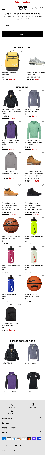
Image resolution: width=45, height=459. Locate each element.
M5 (28, 77)
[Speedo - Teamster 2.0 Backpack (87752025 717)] (12, 60)
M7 (41, 77)
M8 (26, 176)
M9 (33, 176)
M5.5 (31, 77)
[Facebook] (3, 446)
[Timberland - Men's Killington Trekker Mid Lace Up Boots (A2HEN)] (34, 192)
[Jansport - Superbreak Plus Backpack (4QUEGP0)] (11, 312)
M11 (31, 178)
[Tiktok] (20, 446)
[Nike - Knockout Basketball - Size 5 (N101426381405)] (34, 283)
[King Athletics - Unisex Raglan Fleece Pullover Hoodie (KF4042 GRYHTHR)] (11, 130)
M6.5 (38, 77)
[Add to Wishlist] (22, 51)
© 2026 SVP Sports (9, 451)
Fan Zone (28, 391)
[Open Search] (36, 8)
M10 (40, 176)
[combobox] (22, 25)
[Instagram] (7, 446)
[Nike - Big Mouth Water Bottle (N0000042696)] (11, 254)
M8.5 (29, 176)
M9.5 (36, 176)
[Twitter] (11, 446)
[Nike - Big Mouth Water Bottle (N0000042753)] (34, 226)
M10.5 (27, 178)
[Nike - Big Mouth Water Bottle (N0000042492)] (11, 283)
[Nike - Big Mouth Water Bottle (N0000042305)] (34, 254)
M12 (34, 178)
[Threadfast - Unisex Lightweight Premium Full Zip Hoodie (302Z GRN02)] (34, 130)
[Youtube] (16, 446)
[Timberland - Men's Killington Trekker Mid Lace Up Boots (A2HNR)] (11, 192)
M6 (35, 77)
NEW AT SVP (22, 87)
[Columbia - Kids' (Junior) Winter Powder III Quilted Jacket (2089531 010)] (11, 99)
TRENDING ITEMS (22, 47)
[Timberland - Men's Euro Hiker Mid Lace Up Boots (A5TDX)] (34, 161)
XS (6, 116)
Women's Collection (10, 391)
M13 (37, 178)
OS (3, 77)
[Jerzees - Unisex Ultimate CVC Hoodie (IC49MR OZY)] (11, 161)
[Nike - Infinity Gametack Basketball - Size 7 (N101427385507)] (11, 226)
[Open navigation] (7, 8)
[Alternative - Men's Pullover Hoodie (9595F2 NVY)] (34, 99)
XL (30, 147)
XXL (3, 176)
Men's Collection (31, 363)
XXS (3, 116)
